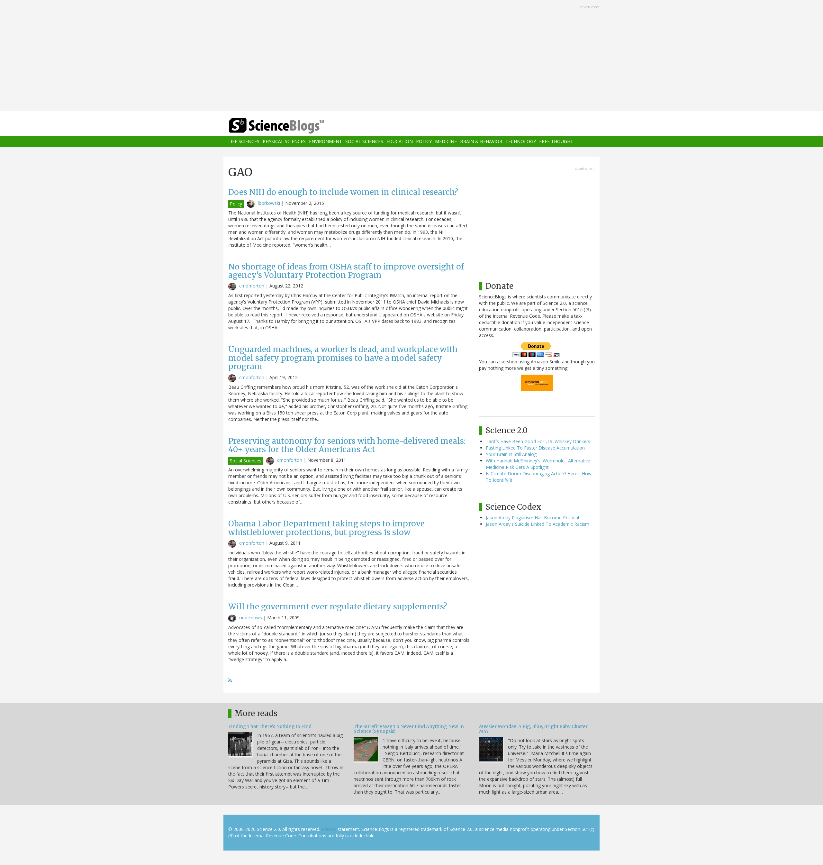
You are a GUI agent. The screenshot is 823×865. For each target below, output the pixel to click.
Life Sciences (243, 142)
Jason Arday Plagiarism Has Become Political (532, 517)
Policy (424, 142)
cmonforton (251, 286)
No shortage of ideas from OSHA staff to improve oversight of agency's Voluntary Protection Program (346, 271)
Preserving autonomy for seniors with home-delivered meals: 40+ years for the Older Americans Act (347, 445)
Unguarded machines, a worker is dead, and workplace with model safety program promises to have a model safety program (342, 357)
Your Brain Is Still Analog (511, 454)
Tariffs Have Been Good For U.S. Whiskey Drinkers (538, 441)
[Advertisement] (411, 56)
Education (399, 142)
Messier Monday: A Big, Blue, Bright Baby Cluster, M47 (533, 729)
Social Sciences (364, 142)
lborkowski (269, 203)
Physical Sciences (284, 142)
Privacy (328, 829)
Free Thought (556, 142)
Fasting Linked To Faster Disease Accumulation (535, 448)
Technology (520, 142)
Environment (325, 142)
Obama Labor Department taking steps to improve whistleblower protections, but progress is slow (326, 528)
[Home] (289, 126)
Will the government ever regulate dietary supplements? (337, 607)
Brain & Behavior (481, 142)
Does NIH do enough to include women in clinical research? (343, 192)
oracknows (250, 618)
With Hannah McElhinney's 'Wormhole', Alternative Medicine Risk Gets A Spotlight (538, 464)
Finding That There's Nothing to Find (270, 726)
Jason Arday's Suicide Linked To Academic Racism (537, 524)
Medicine (446, 142)
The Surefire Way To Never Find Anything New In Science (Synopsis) (409, 729)
